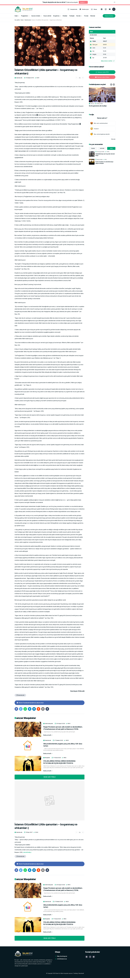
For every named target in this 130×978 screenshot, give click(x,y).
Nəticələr (113, 139)
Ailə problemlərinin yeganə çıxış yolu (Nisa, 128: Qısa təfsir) (62, 745)
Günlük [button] (93, 148)
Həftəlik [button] (102, 148)
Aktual (91, 103)
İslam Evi (58, 973)
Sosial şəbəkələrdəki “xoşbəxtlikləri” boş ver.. (101, 107)
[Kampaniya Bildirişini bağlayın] (114, 2)
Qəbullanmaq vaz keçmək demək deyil (105, 154)
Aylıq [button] (111, 148)
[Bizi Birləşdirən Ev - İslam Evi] (23, 954)
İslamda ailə (19, 77)
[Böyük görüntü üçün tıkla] (49, 46)
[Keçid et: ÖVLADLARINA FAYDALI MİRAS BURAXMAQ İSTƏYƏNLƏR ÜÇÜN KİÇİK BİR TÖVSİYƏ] (28, 763)
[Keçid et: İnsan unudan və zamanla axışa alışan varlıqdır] (92, 162)
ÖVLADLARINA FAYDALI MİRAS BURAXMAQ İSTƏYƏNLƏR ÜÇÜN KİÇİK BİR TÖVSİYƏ (59, 762)
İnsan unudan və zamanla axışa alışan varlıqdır (104, 162)
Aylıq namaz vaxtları (106, 61)
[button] (76, 77)
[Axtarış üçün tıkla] (113, 9)
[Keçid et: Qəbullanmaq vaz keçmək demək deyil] (92, 154)
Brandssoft (81, 973)
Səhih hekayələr (49, 723)
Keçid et (82, 2)
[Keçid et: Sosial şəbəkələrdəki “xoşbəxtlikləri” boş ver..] (102, 94)
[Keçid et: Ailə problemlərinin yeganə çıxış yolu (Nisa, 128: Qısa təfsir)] (28, 746)
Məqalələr (47, 757)
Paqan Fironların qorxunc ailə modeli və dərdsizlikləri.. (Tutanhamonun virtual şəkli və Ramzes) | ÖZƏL (63, 728)
